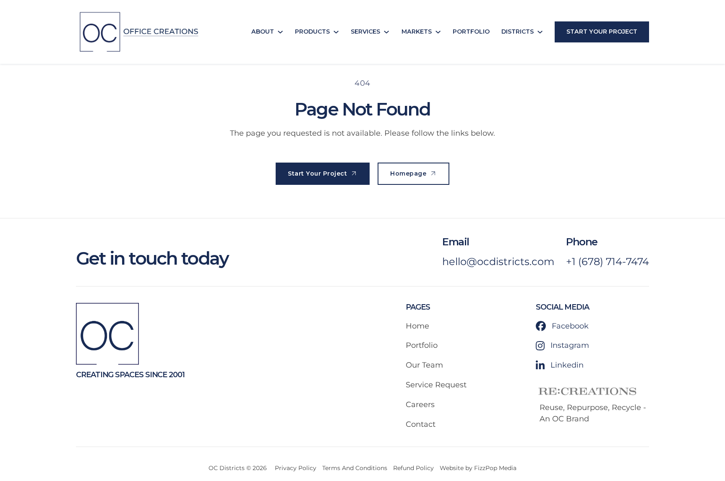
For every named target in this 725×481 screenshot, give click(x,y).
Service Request (436, 384)
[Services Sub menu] (386, 32)
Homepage (408, 173)
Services (365, 31)
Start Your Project (601, 31)
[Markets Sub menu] (438, 32)
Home (417, 326)
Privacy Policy (295, 468)
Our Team (424, 365)
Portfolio (471, 31)
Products (312, 31)
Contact (421, 424)
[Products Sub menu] (336, 32)
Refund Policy (413, 468)
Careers (420, 404)
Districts (517, 31)
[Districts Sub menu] (540, 32)
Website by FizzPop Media (478, 468)
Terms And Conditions (354, 468)
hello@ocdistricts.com (498, 261)
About (262, 31)
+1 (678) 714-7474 (607, 261)
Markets (417, 31)
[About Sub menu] (280, 32)
